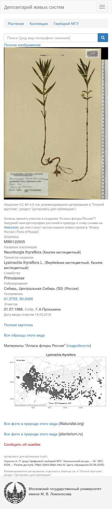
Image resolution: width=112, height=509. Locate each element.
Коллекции (39, 23)
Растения (16, 23)
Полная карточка (18, 324)
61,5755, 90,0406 (18, 298)
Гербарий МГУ (66, 23)
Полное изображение (22, 44)
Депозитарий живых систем (34, 6)
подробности (79, 345)
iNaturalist (11, 227)
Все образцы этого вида (24, 335)
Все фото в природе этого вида (31, 423)
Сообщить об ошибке (22, 444)
